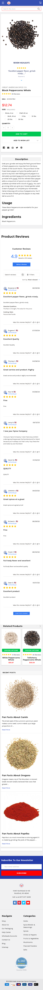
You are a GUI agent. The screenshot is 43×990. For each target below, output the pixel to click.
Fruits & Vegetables (31, 938)
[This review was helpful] (33, 322)
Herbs (25, 921)
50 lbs (20, 119)
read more (6, 730)
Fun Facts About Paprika (15, 833)
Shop (4, 921)
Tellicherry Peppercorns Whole (32, 659)
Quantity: (6, 123)
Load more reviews (21, 613)
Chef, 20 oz (23, 113)
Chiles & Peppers (30, 935)
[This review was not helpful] (37, 322)
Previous (37, 626)
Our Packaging (7, 928)
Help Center (6, 932)
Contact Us (6, 940)
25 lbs (10, 119)
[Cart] (41, 2)
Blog (3, 943)
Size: (8, 109)
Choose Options (11, 650)
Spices (25, 931)
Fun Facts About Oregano (16, 775)
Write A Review (21, 264)
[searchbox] (12, 274)
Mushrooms (28, 942)
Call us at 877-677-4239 (21, 897)
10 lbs (34, 116)
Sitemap (5, 947)
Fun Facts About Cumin (15, 717)
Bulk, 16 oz (12, 116)
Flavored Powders (30, 946)
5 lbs (24, 116)
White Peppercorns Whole (11, 659)
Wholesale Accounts (9, 936)
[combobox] (31, 280)
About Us (5, 925)
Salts (25, 950)
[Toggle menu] (3, 3)
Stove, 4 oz (9, 113)
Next (40, 626)
